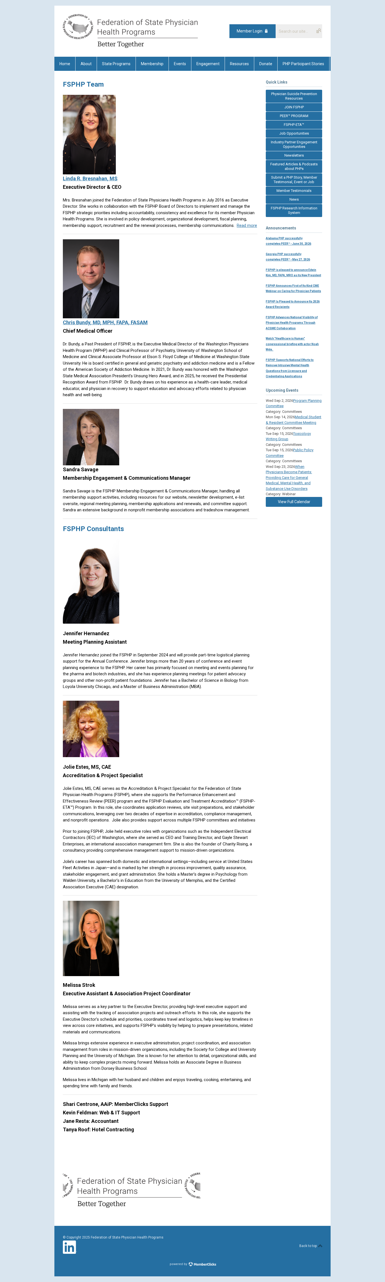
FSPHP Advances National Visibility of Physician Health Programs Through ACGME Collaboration (292, 323)
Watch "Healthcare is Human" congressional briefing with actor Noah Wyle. (292, 344)
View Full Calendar (294, 501)
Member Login (249, 31)
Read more (247, 225)
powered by (179, 1264)
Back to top (308, 1246)
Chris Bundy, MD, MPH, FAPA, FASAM (105, 322)
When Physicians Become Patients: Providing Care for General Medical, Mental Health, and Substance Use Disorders (289, 477)
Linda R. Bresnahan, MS (90, 178)
